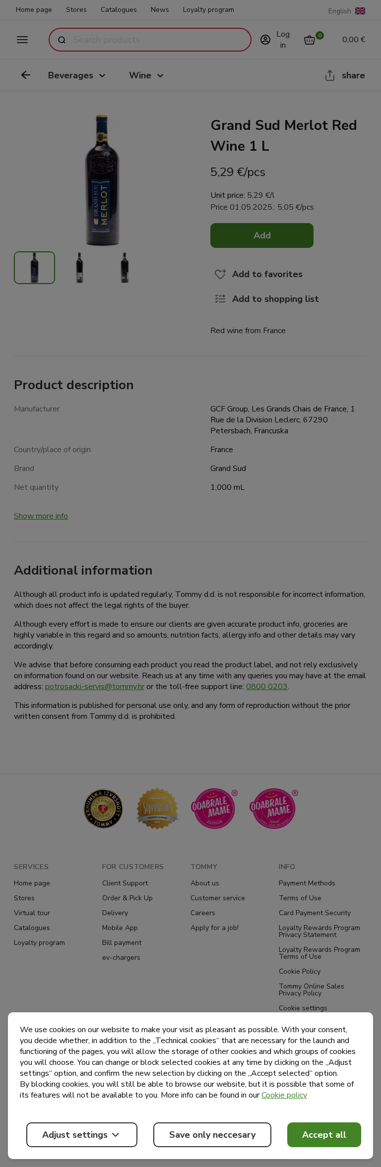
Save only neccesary (212, 1135)
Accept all (324, 1135)
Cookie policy (284, 1095)
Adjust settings (75, 1135)
